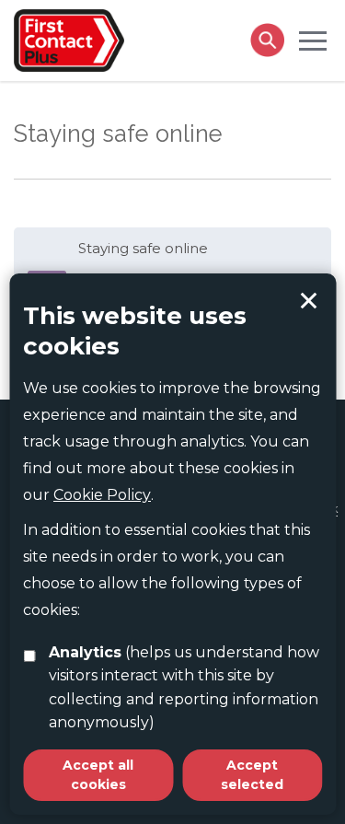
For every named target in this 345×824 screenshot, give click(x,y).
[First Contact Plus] (69, 38)
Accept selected (308, 301)
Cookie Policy (102, 495)
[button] (312, 39)
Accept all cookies (98, 775)
